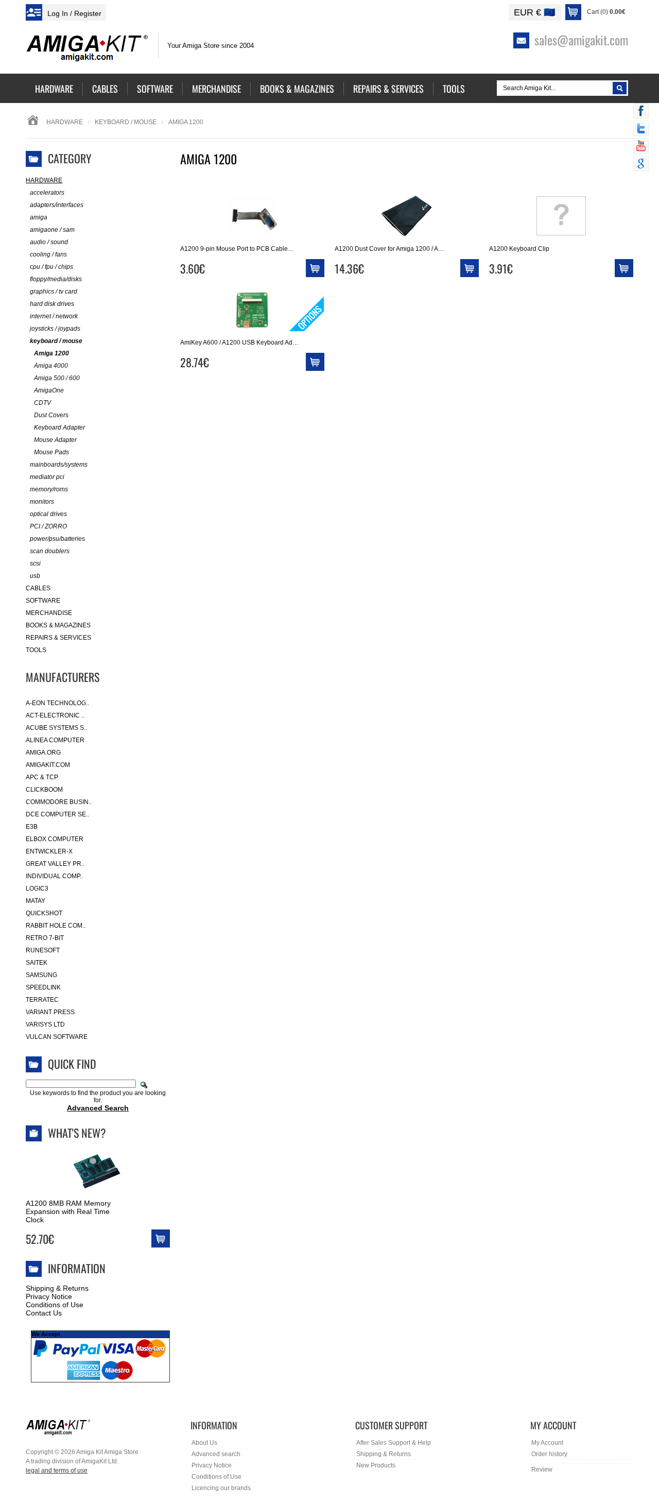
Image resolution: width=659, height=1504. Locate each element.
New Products (375, 1465)
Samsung (41, 975)
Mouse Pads (51, 452)
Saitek (36, 962)
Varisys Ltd (45, 1024)
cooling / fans (48, 254)
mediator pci (47, 477)
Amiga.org (43, 752)
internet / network (54, 316)
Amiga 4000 (51, 365)
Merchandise (49, 613)
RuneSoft (43, 950)
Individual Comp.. (54, 876)
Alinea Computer (55, 740)
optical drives (48, 514)
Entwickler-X (49, 851)
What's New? (77, 1132)
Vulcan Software (57, 1036)
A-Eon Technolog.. (57, 703)
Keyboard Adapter (59, 427)
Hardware (64, 122)
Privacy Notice (49, 1296)
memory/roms (49, 489)
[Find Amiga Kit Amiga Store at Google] (641, 164)
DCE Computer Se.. (57, 814)
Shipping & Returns (57, 1288)
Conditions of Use (54, 1305)
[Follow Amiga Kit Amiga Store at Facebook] (641, 112)
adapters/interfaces (56, 205)
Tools (36, 650)
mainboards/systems (59, 464)
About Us (204, 1442)
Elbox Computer (54, 839)
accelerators (47, 192)
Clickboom (44, 789)
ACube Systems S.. (56, 727)
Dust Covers (51, 415)
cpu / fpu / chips (51, 266)
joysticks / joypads (55, 328)
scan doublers (50, 551)
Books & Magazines (58, 625)
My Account (547, 1442)
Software (43, 600)
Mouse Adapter (55, 439)
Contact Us (44, 1313)
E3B (32, 826)
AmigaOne (49, 390)
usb (35, 575)
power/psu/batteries (57, 538)
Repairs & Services (58, 637)
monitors (42, 501)
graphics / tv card (53, 291)
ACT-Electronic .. (55, 715)
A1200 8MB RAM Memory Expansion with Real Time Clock (68, 1211)
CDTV (42, 402)
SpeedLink (43, 987)
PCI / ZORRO (48, 526)
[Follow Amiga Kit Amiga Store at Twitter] (641, 129)
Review (541, 1469)
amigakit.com (48, 764)
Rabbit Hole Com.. (55, 925)
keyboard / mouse (126, 122)
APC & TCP (42, 777)
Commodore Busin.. (59, 802)
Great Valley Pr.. (55, 863)
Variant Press (50, 1012)
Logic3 (37, 888)
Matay (35, 900)
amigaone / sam (52, 229)
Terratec (42, 999)
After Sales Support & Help (393, 1442)
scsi (35, 563)
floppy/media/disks (56, 279)
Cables (38, 588)
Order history (549, 1454)
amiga (38, 217)
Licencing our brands (221, 1488)
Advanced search (216, 1454)
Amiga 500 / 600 (57, 378)
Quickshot (44, 913)
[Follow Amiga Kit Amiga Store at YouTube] (641, 147)
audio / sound (49, 242)
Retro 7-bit (45, 938)
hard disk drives (52, 303)
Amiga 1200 (51, 353)
